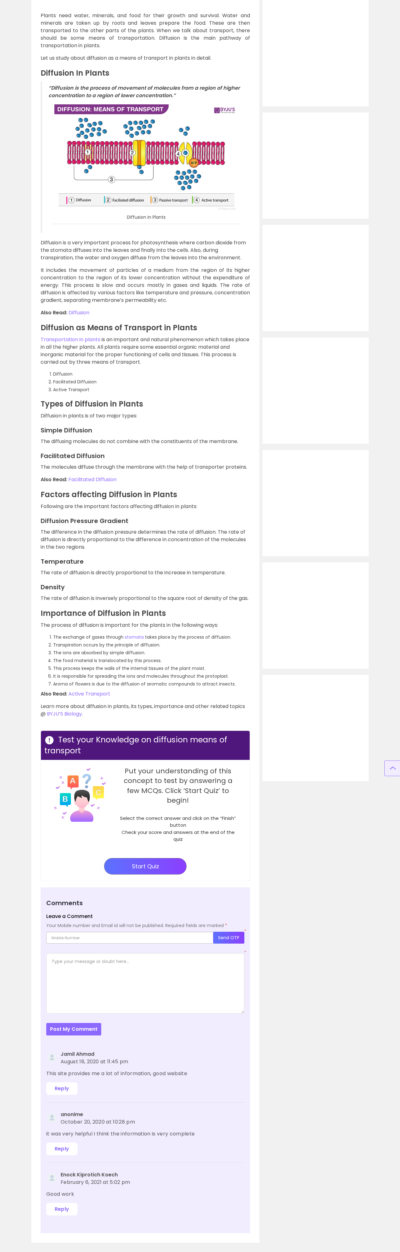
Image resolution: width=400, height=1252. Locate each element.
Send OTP (228, 938)
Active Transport (89, 693)
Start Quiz (145, 866)
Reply (62, 1088)
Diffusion (78, 312)
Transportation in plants (70, 339)
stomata (134, 637)
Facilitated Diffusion (92, 479)
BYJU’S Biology (64, 713)
